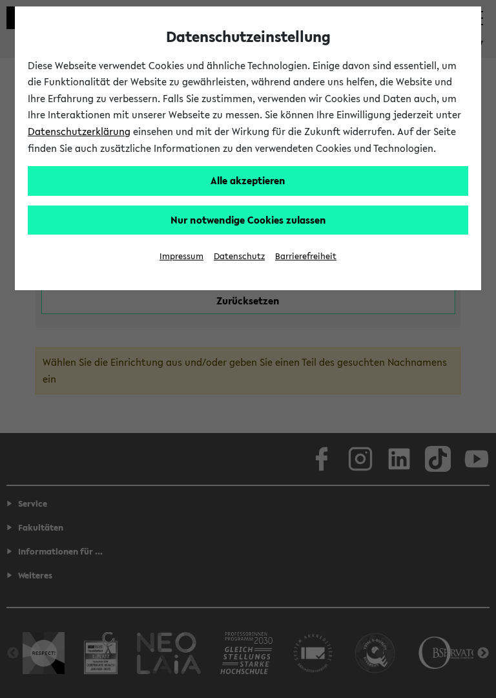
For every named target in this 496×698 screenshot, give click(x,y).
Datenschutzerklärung (79, 131)
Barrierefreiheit (305, 256)
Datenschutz (239, 256)
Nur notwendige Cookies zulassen (248, 220)
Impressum (181, 256)
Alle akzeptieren (248, 180)
